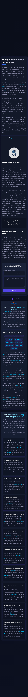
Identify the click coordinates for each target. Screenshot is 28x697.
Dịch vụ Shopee (19, 345)
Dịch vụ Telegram (9, 345)
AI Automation (18, 555)
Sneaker (13, 570)
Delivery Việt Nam (18, 484)
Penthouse (8, 591)
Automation (8, 535)
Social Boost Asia (7, 311)
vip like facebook (15, 360)
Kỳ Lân (12, 614)
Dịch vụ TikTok (9, 339)
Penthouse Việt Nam (14, 594)
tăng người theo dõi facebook (14, 374)
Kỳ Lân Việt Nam (13, 613)
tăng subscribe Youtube (15, 390)
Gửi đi (14, 290)
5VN (5, 90)
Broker (13, 635)
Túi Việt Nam (10, 503)
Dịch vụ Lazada (14, 348)
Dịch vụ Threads (18, 342)
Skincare (9, 452)
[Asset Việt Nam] (14, 139)
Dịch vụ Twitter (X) (18, 339)
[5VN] (14, 153)
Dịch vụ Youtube (9, 342)
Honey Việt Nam (13, 466)
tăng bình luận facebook (12, 368)
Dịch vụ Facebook (9, 336)
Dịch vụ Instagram (19, 336)
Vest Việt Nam (19, 521)
